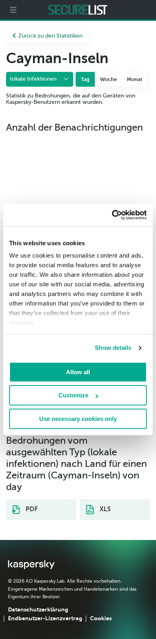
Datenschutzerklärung (38, 609)
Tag (85, 79)
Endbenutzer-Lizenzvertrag (45, 618)
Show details (113, 347)
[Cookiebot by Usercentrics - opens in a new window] (112, 215)
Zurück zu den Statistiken (50, 36)
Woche (108, 79)
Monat (134, 79)
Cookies (101, 618)
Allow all (78, 372)
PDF (31, 509)
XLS (104, 509)
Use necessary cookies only (78, 418)
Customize (73, 395)
